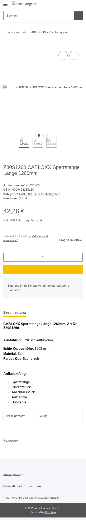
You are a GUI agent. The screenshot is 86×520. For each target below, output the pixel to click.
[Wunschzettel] (72, 4)
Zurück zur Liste (16, 32)
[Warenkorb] (79, 4)
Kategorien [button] (11, 440)
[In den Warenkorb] (6, 45)
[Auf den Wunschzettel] (73, 55)
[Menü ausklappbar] (5, 2)
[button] (66, 4)
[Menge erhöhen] (77, 257)
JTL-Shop (50, 512)
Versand (36, 220)
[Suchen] (78, 15)
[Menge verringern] (8, 257)
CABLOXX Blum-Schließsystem (39, 194)
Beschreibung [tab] (14, 312)
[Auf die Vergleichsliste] (63, 55)
